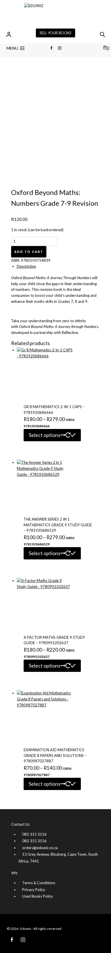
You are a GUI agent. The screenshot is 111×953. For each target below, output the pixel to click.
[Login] (9, 34)
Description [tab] (26, 266)
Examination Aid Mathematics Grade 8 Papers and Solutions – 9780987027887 (55, 755)
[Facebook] (51, 48)
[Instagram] (59, 48)
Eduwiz (25, 928)
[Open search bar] (102, 34)
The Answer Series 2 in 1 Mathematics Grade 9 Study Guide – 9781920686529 (58, 525)
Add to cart (28, 251)
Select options (44, 435)
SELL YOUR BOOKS (55, 33)
